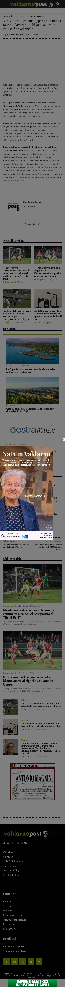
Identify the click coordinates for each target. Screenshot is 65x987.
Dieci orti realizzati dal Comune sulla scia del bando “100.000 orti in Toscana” (48, 546)
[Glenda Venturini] (5, 34)
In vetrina (10, 366)
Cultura (37, 323)
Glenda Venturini (16, 35)
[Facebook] (16, 234)
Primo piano (9, 282)
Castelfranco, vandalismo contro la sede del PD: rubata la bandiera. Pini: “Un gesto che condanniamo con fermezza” (31, 501)
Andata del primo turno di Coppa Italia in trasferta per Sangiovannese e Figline (17, 315)
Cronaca (6, 16)
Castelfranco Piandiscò (36, 16)
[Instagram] (14, 961)
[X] (23, 234)
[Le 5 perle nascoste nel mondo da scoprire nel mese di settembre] (32, 351)
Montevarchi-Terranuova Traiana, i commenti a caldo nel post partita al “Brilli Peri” (16, 273)
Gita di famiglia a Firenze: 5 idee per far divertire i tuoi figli (30, 410)
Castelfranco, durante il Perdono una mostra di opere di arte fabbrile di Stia (48, 315)
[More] (50, 234)
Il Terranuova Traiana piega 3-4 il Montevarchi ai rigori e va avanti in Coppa (47, 271)
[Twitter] (22, 961)
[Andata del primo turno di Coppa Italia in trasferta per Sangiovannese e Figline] (17, 298)
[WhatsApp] (43, 234)
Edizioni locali (18, 16)
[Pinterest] (29, 234)
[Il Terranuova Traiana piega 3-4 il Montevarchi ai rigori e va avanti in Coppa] (48, 255)
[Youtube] (31, 961)
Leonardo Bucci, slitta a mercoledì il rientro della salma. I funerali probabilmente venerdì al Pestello (32, 516)
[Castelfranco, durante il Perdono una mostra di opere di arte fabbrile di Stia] (48, 298)
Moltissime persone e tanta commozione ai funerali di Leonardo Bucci (31, 486)
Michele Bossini (22, 606)
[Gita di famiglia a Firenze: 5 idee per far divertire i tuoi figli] (32, 390)
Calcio (6, 323)
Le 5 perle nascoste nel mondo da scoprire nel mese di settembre (30, 370)
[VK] (36, 234)
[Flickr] (39, 961)
